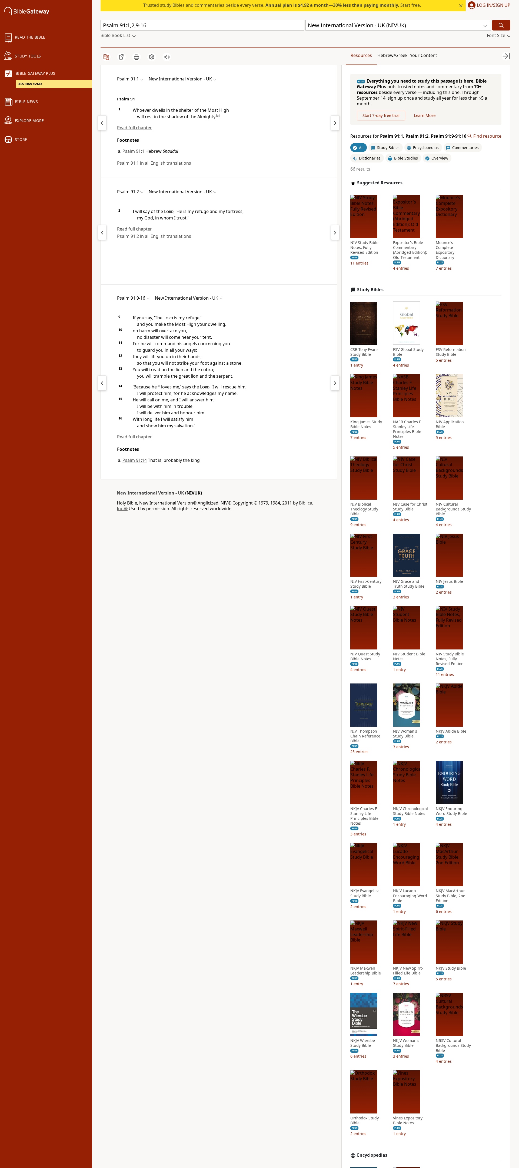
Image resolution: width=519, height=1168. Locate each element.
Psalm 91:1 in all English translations (154, 163)
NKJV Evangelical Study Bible (365, 893)
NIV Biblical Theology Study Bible (364, 509)
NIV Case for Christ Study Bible (410, 506)
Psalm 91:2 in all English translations (154, 236)
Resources (361, 55)
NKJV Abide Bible (451, 731)
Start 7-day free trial (381, 115)
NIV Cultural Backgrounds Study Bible (453, 509)
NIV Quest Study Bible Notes (365, 656)
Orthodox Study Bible (364, 1120)
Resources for (408, 136)
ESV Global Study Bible (408, 352)
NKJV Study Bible (451, 968)
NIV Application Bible (450, 424)
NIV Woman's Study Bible (405, 734)
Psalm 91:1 (133, 151)
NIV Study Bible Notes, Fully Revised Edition (364, 247)
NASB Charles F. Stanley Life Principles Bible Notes (407, 429)
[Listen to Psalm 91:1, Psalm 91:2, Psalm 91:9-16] (166, 57)
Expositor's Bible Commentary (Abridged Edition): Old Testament (410, 250)
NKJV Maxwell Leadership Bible (365, 971)
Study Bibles (370, 290)
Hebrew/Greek (392, 55)
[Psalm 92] (335, 122)
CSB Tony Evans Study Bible (364, 352)
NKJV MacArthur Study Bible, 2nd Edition (450, 895)
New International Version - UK (150, 493)
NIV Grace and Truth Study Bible (408, 584)
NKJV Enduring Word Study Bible (451, 811)
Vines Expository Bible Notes (407, 1120)
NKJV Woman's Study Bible (406, 1043)
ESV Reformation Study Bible (451, 352)
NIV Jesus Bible (449, 581)
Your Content (423, 55)
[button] (488, 5)
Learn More (424, 115)
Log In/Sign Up (493, 5)
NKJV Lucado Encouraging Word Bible (410, 895)
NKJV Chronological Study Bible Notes (410, 811)
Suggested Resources (379, 183)
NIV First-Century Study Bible (365, 584)
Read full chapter (134, 128)
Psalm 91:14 (134, 460)
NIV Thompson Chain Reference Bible (365, 736)
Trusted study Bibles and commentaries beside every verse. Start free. (282, 5)
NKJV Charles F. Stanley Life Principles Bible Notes (364, 816)
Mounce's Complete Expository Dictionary (445, 250)
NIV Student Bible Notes (409, 656)
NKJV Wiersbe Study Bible (362, 1043)
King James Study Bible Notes (366, 424)
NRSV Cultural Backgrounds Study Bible (453, 1045)
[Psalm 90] (102, 122)
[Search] (501, 25)
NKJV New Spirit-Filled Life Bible (408, 971)
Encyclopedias (372, 1155)
